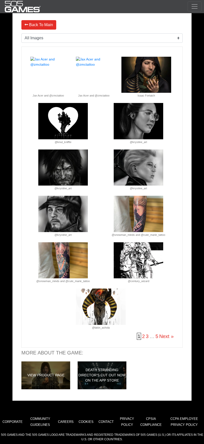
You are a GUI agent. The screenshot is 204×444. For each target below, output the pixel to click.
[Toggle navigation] (195, 6)
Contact (106, 422)
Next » (166, 336)
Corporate (12, 422)
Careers (66, 422)
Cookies (86, 422)
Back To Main (40, 25)
